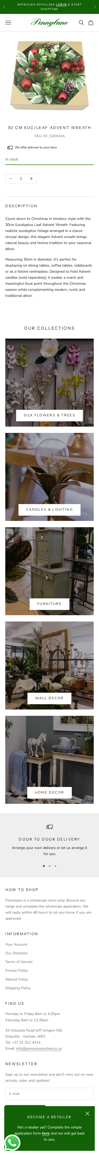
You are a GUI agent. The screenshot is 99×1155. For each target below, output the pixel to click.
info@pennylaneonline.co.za (39, 1048)
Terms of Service (18, 961)
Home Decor (49, 792)
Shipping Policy (18, 988)
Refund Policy (16, 979)
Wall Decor (49, 698)
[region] (49, 840)
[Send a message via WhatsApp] (12, 1142)
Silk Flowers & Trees (49, 415)
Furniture (49, 604)
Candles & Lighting (49, 509)
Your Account (16, 944)
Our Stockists (16, 953)
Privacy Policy (16, 970)
